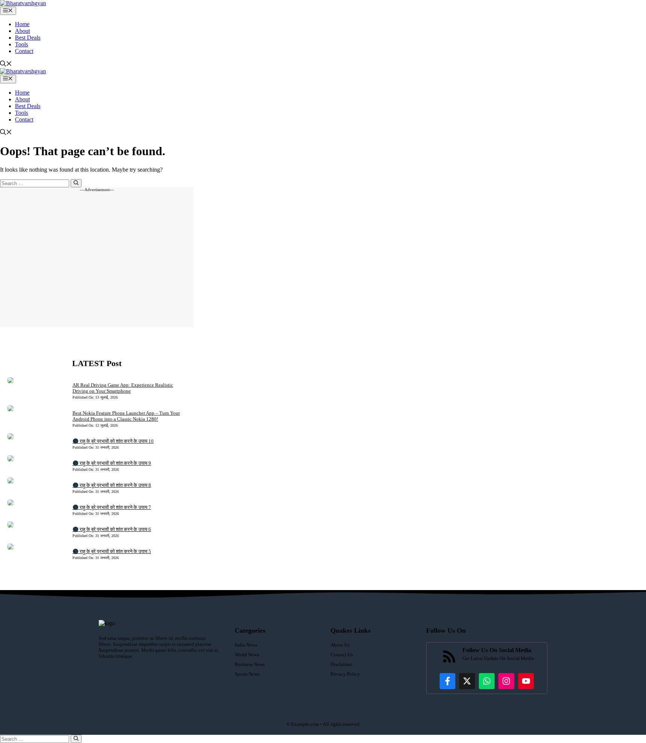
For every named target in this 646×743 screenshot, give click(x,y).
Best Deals (27, 37)
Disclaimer (341, 664)
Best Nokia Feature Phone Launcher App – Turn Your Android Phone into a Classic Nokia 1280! (126, 416)
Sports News (247, 674)
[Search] (76, 183)
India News (246, 645)
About (22, 31)
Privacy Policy (345, 674)
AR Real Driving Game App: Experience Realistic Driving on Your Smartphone (123, 388)
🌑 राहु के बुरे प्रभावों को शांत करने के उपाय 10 (113, 441)
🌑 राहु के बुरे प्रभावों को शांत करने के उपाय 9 (112, 463)
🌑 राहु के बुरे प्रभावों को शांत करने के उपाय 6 (112, 529)
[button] (6, 64)
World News (247, 654)
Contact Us (341, 654)
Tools (21, 44)
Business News (250, 664)
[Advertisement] (97, 259)
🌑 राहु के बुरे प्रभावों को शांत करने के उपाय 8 (112, 485)
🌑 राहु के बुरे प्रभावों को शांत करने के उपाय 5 (112, 551)
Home (22, 24)
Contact (24, 51)
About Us (340, 645)
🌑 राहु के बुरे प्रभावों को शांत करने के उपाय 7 (112, 507)
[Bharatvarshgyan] (23, 3)
